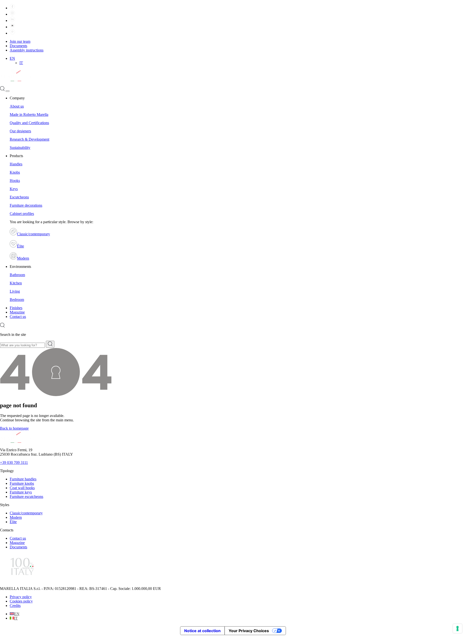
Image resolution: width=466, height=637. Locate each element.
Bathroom (17, 275)
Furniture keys (21, 492)
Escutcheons (19, 197)
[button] (12, 58)
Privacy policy (21, 597)
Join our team (20, 41)
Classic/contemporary (33, 234)
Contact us (18, 316)
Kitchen (16, 283)
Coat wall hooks (22, 488)
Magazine (17, 312)
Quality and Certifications (29, 123)
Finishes (16, 308)
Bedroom (17, 299)
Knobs (15, 172)
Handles (16, 164)
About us (17, 106)
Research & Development (29, 139)
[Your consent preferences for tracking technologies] (457, 628)
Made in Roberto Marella (29, 114)
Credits (15, 605)
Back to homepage (14, 428)
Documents (18, 46)
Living (15, 291)
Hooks (15, 180)
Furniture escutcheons (26, 496)
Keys (14, 189)
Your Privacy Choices (249, 630)
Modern (23, 258)
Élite (20, 246)
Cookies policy (21, 601)
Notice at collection (202, 630)
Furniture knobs (22, 483)
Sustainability (20, 147)
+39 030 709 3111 (14, 462)
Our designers (20, 131)
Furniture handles (23, 479)
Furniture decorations (26, 205)
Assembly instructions (26, 50)
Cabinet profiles (22, 214)
